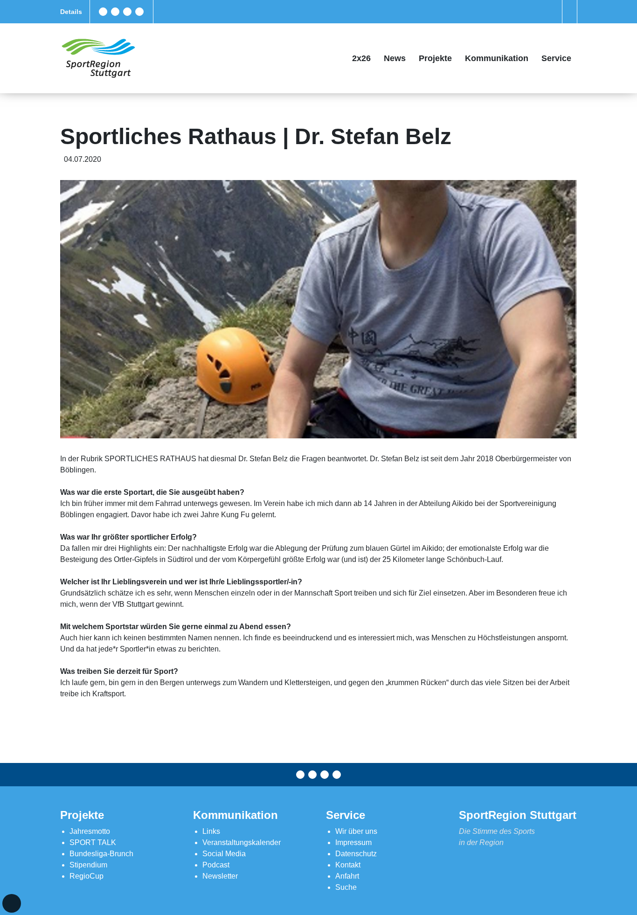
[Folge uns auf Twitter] (115, 11)
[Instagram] (127, 11)
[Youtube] (139, 11)
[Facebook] (103, 11)
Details (71, 11)
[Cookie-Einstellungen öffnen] (11, 903)
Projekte (435, 58)
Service (556, 58)
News (395, 58)
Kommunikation (496, 58)
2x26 (361, 58)
